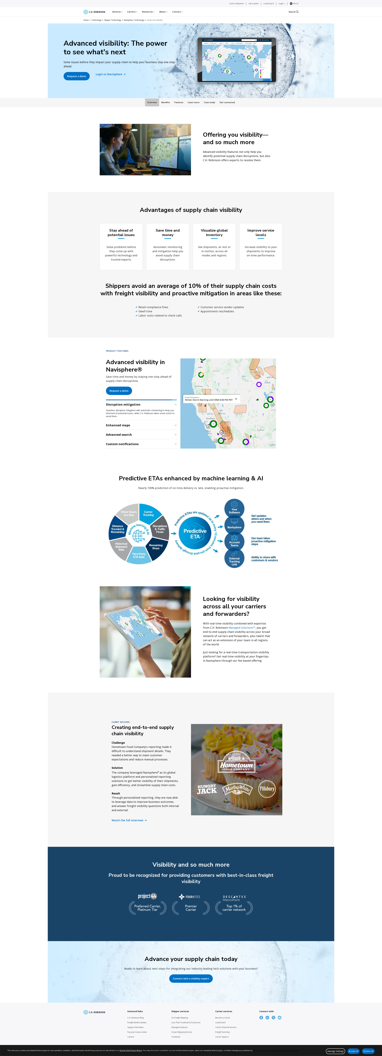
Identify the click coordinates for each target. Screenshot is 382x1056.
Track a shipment (236, 3)
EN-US (295, 3)
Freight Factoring (222, 1033)
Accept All (353, 1051)
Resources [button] (147, 11)
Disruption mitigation (123, 404)
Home (86, 20)
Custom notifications (122, 445)
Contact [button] (176, 11)
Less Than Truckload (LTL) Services (185, 1023)
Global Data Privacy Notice (131, 1050)
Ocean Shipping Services (181, 1033)
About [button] (162, 11)
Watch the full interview (127, 821)
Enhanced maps (118, 414)
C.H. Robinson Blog (135, 1018)
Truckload (175, 1037)
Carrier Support (222, 1037)
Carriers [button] (131, 11)
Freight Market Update (136, 1023)
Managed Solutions (179, 1028)
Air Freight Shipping (179, 1018)
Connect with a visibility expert (191, 979)
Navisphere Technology (134, 20)
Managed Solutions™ (241, 628)
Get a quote (254, 3)
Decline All (368, 1051)
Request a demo (76, 76)
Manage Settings (335, 1051)
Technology (96, 20)
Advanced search (119, 423)
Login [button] (281, 3)
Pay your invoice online (137, 1033)
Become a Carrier (222, 1018)
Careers (130, 1037)
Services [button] (116, 11)
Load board (269, 3)
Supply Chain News (135, 1028)
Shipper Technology (112, 20)
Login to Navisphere (109, 74)
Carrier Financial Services (225, 1028)
